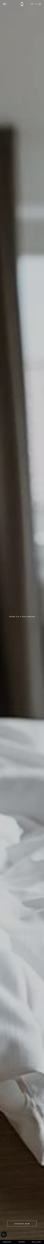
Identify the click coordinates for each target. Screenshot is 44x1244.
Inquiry (7, 1242)
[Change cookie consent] (4, 1234)
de (32, 4)
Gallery (37, 1242)
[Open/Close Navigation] (4, 4)
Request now (22, 1223)
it (36, 4)
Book (22, 1242)
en (39, 4)
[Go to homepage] (22, 4)
